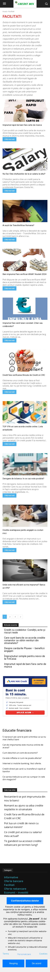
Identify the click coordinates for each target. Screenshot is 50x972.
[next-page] (20, 617)
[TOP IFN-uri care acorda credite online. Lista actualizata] (25, 412)
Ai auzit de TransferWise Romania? (18, 225)
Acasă (5, 11)
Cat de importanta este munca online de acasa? (23, 746)
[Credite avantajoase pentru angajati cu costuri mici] (25, 516)
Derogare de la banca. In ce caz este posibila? (23, 478)
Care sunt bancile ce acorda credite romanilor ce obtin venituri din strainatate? (24, 640)
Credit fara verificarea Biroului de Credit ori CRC (24, 375)
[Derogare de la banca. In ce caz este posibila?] (25, 464)
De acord (36, 963)
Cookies (43, 953)
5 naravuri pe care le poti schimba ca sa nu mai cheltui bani (24, 738)
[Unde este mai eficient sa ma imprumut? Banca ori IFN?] (25, 570)
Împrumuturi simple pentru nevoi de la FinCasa (24, 657)
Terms (6, 953)
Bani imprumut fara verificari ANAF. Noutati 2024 (24, 274)
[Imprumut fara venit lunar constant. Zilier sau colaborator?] (25, 309)
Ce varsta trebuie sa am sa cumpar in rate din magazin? (24, 778)
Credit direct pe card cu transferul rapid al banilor (24, 770)
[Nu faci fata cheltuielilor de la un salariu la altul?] (25, 159)
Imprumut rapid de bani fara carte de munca (22, 125)
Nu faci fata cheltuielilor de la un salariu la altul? (24, 174)
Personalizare (24, 954)
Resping (13, 963)
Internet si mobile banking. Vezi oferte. (22, 763)
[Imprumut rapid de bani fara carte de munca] (25, 111)
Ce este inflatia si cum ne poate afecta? (22, 758)
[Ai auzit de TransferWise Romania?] (25, 211)
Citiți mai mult (9, 139)
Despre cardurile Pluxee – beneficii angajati (24, 649)
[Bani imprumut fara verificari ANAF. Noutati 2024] (25, 260)
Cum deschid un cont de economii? (20, 752)
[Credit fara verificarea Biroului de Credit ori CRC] (25, 361)
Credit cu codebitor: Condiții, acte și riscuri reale (24, 631)
